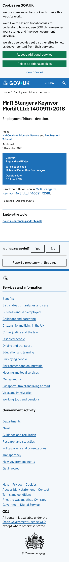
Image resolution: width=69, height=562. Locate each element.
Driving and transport (17, 346)
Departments (12, 421)
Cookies (31, 484)
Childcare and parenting (19, 319)
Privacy (17, 484)
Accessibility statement (19, 489)
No (55, 249)
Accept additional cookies (34, 54)
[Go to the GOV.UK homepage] (16, 83)
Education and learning (18, 352)
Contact (43, 489)
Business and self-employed (22, 312)
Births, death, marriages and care (25, 305)
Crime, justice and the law (20, 332)
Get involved (11, 468)
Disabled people (14, 339)
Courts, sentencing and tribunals (22, 221)
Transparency (12, 455)
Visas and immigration (17, 393)
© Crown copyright (34, 553)
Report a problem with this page (34, 262)
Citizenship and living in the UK (23, 325)
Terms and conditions (17, 495)
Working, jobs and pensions (21, 399)
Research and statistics (19, 441)
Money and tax (13, 379)
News (7, 428)
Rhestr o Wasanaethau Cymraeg (24, 500)
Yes (40, 249)
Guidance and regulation (19, 435)
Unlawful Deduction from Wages (25, 170)
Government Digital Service (21, 505)
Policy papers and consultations (24, 448)
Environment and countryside (23, 366)
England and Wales (17, 161)
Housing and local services (21, 372)
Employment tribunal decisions (32, 92)
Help (6, 484)
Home (6, 92)
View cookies (34, 72)
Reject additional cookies (34, 64)
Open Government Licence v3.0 (24, 522)
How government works (19, 462)
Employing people (15, 359)
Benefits (8, 299)
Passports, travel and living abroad (26, 386)
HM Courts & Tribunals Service (21, 135)
